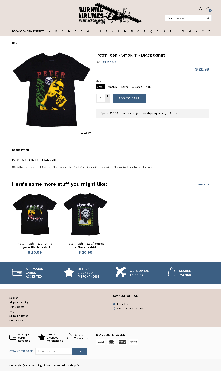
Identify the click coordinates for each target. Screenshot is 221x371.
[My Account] (200, 9)
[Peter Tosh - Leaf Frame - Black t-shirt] (85, 214)
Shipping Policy (18, 302)
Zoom (87, 132)
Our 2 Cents (16, 306)
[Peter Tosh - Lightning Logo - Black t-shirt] (34, 214)
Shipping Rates (18, 315)
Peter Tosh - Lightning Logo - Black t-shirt (34, 245)
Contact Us (16, 320)
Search (13, 297)
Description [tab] (20, 150)
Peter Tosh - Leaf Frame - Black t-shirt (85, 245)
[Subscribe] (79, 351)
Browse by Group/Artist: (28, 31)
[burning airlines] (110, 14)
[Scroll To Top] (211, 348)
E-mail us (123, 304)
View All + (203, 184)
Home (15, 42)
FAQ (12, 311)
